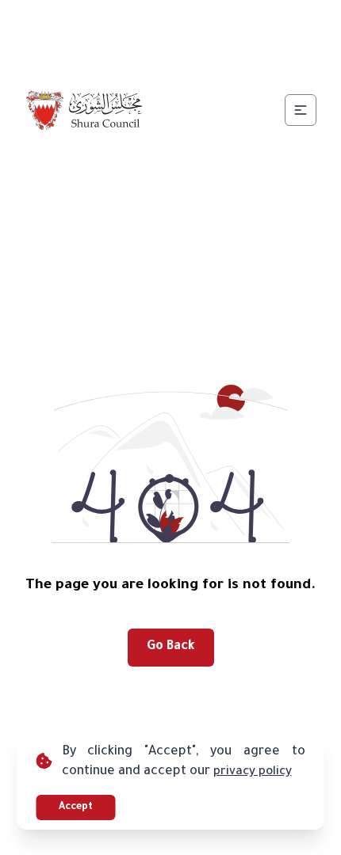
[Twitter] (151, 22)
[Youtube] (227, 22)
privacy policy (252, 772)
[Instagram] (189, 22)
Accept (76, 807)
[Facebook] (113, 22)
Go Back (171, 647)
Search (225, 59)
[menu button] (300, 110)
